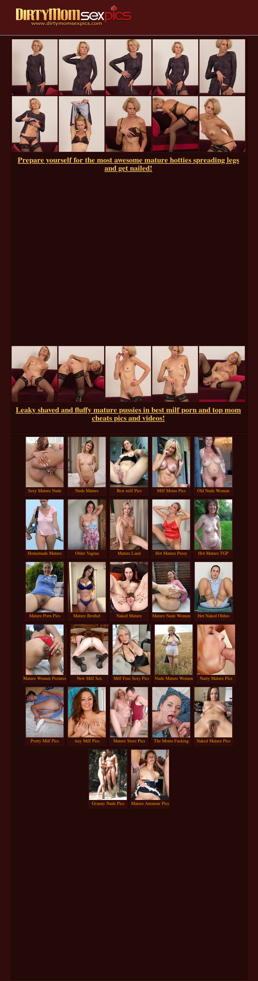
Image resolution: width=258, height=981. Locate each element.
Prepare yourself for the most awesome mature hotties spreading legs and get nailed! (128, 163)
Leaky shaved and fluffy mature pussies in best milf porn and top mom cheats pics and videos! (128, 413)
